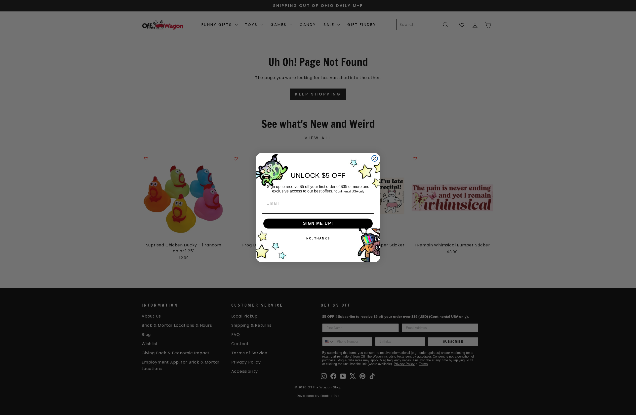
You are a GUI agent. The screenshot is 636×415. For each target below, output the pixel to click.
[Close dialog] (375, 158)
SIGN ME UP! (318, 223)
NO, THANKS (318, 238)
